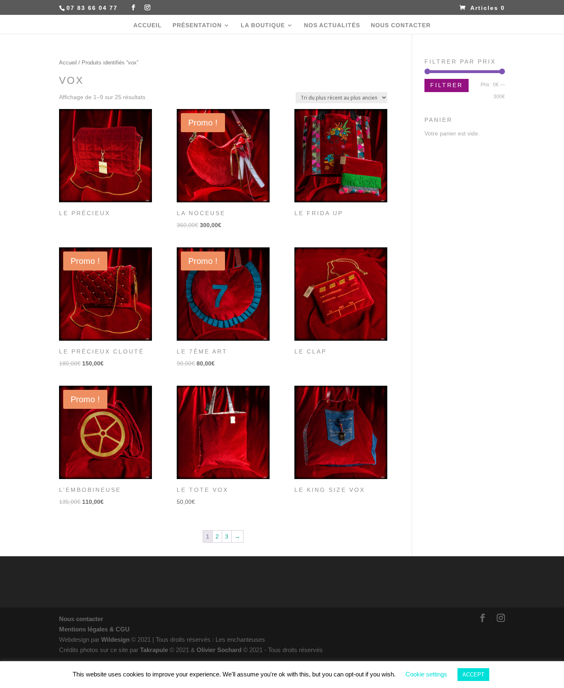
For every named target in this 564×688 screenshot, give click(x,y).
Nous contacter (81, 618)
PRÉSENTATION (197, 25)
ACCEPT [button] (473, 674)
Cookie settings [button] (426, 674)
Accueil (68, 62)
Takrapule (155, 649)
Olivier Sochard (220, 649)
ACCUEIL (147, 25)
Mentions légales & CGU (94, 629)
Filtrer (446, 85)
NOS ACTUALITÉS (332, 25)
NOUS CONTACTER (401, 25)
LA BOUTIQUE (263, 25)
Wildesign (115, 639)
